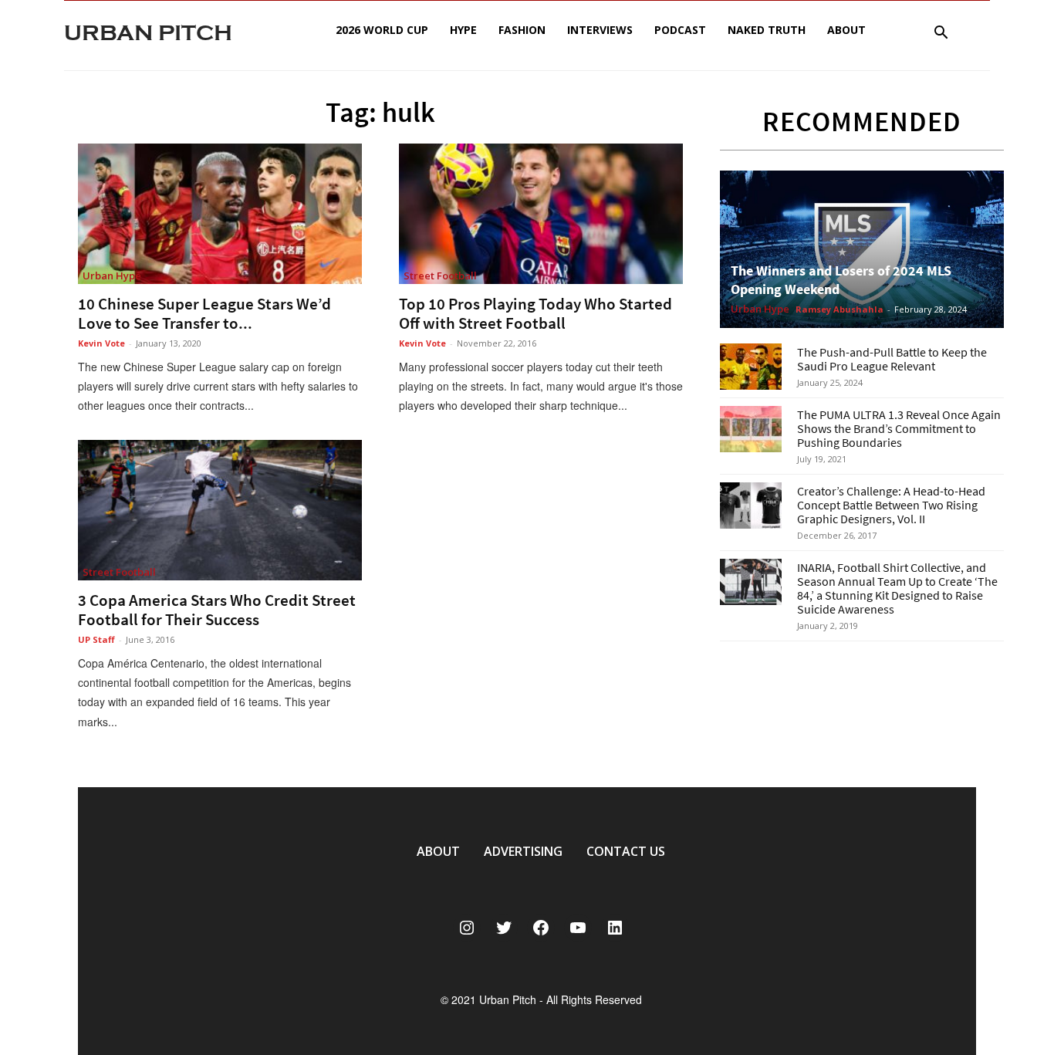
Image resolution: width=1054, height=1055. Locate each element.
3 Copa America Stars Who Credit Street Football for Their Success (217, 610)
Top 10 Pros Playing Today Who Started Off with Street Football (535, 313)
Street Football (440, 275)
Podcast (680, 29)
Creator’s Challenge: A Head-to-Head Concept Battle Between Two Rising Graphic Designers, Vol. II (891, 504)
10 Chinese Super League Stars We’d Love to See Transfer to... (204, 313)
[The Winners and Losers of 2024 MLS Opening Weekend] (862, 249)
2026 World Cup (382, 29)
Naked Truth (767, 29)
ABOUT (438, 851)
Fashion (522, 29)
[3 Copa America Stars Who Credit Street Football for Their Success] (220, 510)
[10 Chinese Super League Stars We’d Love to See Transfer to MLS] (220, 214)
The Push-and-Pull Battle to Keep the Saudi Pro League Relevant (892, 359)
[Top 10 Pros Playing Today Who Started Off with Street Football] (541, 214)
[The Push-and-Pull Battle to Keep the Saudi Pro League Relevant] (751, 366)
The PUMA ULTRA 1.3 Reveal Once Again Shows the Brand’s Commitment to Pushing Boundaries (899, 428)
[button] (940, 34)
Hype (463, 29)
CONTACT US (625, 851)
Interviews (600, 29)
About (846, 29)
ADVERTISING (523, 851)
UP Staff (96, 639)
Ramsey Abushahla (839, 309)
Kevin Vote (101, 343)
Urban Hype (112, 275)
